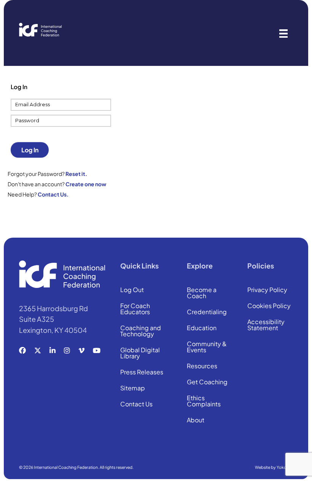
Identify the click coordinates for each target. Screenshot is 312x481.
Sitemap (132, 388)
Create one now (85, 184)
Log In (29, 150)
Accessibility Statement (266, 325)
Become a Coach (201, 293)
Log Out (132, 290)
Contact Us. (53, 194)
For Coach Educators (135, 309)
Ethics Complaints (204, 401)
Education (201, 328)
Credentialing (207, 312)
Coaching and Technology (140, 331)
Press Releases (141, 372)
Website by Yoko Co (274, 467)
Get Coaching (207, 382)
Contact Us (136, 404)
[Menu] (283, 33)
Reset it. (76, 173)
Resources (202, 366)
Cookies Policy (269, 306)
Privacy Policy (267, 290)
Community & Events (207, 347)
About (195, 420)
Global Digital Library (140, 353)
